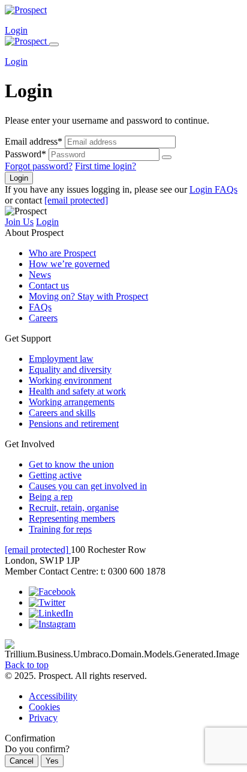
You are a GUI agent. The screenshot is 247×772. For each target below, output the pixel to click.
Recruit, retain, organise (74, 507)
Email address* (33, 141)
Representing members (72, 518)
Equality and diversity (70, 369)
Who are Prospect (62, 253)
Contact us (49, 285)
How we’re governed (69, 264)
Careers (43, 318)
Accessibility (53, 696)
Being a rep (51, 497)
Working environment (70, 380)
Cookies (44, 707)
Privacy (43, 718)
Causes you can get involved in (88, 486)
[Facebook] (52, 592)
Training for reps (60, 529)
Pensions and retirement (74, 423)
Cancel (22, 760)
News (40, 275)
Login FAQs (213, 189)
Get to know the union (71, 464)
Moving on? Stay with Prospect (88, 296)
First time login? (105, 166)
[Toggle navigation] (54, 44)
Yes (52, 760)
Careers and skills (62, 413)
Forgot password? (39, 166)
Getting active (55, 475)
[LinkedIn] (51, 613)
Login (16, 30)
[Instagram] (52, 624)
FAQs (40, 307)
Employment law (61, 359)
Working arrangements (72, 402)
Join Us (19, 222)
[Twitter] (47, 602)
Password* (25, 154)
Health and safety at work (77, 391)
